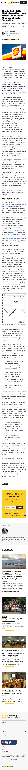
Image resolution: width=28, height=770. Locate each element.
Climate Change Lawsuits (12, 39)
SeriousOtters (10, 766)
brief (16, 88)
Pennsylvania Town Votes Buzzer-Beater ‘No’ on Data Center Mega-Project (13, 653)
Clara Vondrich (6, 623)
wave (5, 105)
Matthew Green (11, 31)
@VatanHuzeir (14, 344)
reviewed (10, 231)
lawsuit (21, 101)
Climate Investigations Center (16, 234)
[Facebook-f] (2, 751)
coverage (18, 404)
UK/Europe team (16, 515)
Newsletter (4, 749)
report (11, 69)
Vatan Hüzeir (5, 229)
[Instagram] (9, 751)
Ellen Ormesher (6, 583)
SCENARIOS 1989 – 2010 (13, 238)
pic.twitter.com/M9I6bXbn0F (13, 381)
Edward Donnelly (7, 657)
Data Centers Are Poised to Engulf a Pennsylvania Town (13, 693)
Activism (4, 483)
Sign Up (20, 507)
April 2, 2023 (8, 387)
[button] (14, 723)
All (13, 511)
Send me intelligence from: (8, 513)
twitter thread (7, 339)
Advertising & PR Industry (12, 591)
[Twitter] (4, 751)
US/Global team (15, 513)
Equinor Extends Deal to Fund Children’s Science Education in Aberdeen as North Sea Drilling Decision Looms (12, 576)
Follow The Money (18, 86)
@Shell (22, 352)
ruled (18, 443)
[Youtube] (7, 751)
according (17, 463)
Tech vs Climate (9, 630)
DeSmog (16, 2)
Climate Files (11, 232)
